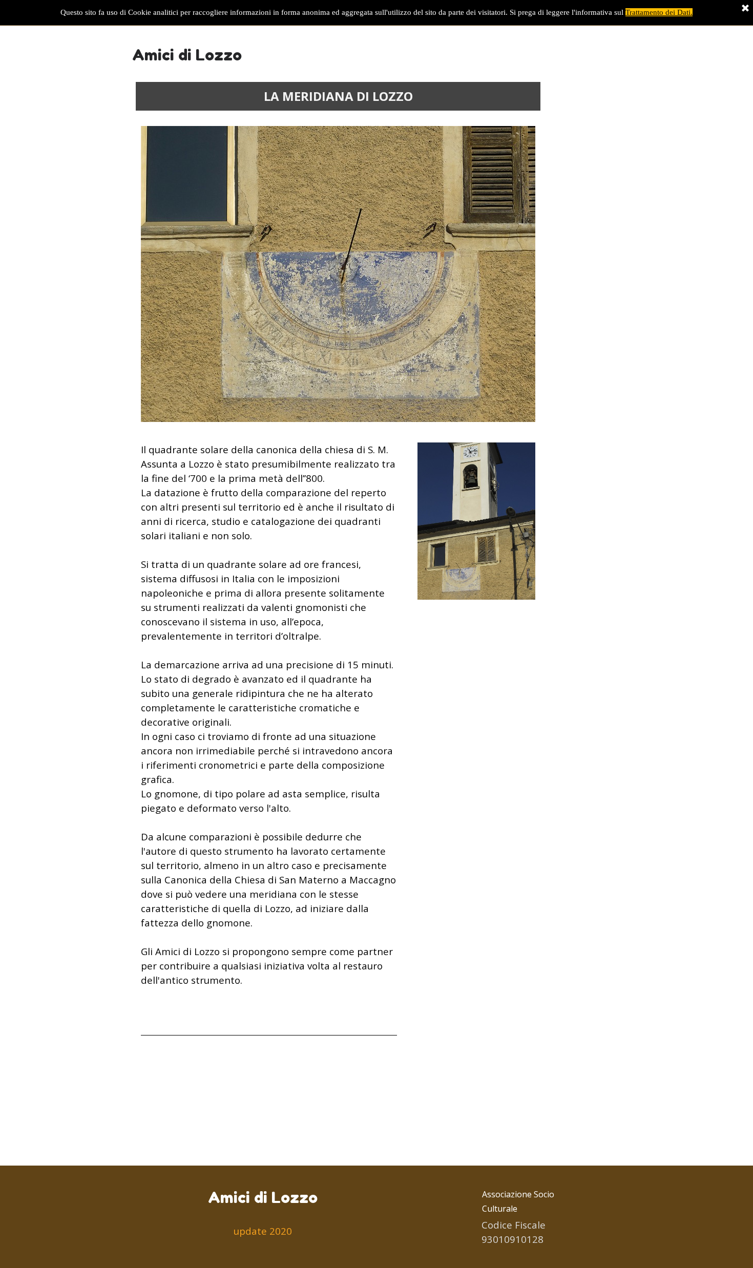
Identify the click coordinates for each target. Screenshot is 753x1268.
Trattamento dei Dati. (659, 12)
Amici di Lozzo (187, 55)
